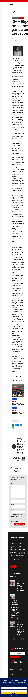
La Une (15, 388)
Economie (12, 669)
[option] (18, 51)
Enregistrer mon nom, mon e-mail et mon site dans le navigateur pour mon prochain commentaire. (17, 518)
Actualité (14, 399)
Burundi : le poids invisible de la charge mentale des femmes (18, 395)
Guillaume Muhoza (17, 39)
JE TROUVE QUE (15, 18)
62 (22, 639)
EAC (19, 667)
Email (12, 504)
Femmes (15, 386)
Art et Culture (12, 667)
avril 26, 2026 (16, 1)
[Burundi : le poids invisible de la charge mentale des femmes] (18, 390)
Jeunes (11, 671)
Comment (13, 483)
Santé (19, 671)
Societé (15, 390)
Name (12, 499)
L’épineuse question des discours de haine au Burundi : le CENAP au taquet (21, 629)
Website (12, 509)
